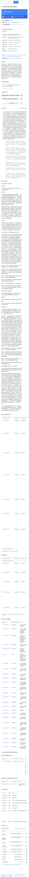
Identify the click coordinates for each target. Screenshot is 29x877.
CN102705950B (5, 674)
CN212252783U (5, 746)
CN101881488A (5, 663)
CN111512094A (5, 644)
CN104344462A (5, 499)
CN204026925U (5, 452)
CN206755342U (5, 692)
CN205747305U (5, 710)
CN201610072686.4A (6, 761)
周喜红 (19, 22)
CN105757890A (5, 697)
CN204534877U (5, 702)
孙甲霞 (16, 22)
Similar (22, 16)
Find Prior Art (15, 16)
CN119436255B (5, 607)
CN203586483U (5, 433)
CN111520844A (5, 722)
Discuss (21, 58)
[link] (12, 85)
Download (18, 828)
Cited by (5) (14, 55)
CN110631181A (5, 682)
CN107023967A (5, 572)
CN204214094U (5, 678)
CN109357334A (5, 581)
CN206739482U (5, 687)
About (3, 875)
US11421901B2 (5, 635)
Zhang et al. (4, 654)
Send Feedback (9, 875)
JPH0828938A (5, 420)
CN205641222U (5, 706)
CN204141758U (5, 474)
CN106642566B (5, 563)
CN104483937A (5, 513)
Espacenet (10, 58)
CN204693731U (5, 529)
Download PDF (7, 16)
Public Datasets (17, 875)
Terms (24, 875)
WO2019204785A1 (6, 648)
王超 (12, 22)
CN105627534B (5, 624)
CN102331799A (5, 727)
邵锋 (14, 22)
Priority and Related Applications (14, 56)
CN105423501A (5, 738)
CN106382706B (5, 733)
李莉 (9, 22)
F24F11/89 (6, 84)
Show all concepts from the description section (12, 864)
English (11, 20)
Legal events (20, 55)
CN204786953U (5, 742)
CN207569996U (5, 717)
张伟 (7, 22)
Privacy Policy (4, 876)
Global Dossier (16, 58)
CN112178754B (5, 592)
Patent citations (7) (8, 55)
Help (10, 876)
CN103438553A (5, 713)
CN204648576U (5, 668)
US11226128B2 (5, 628)
